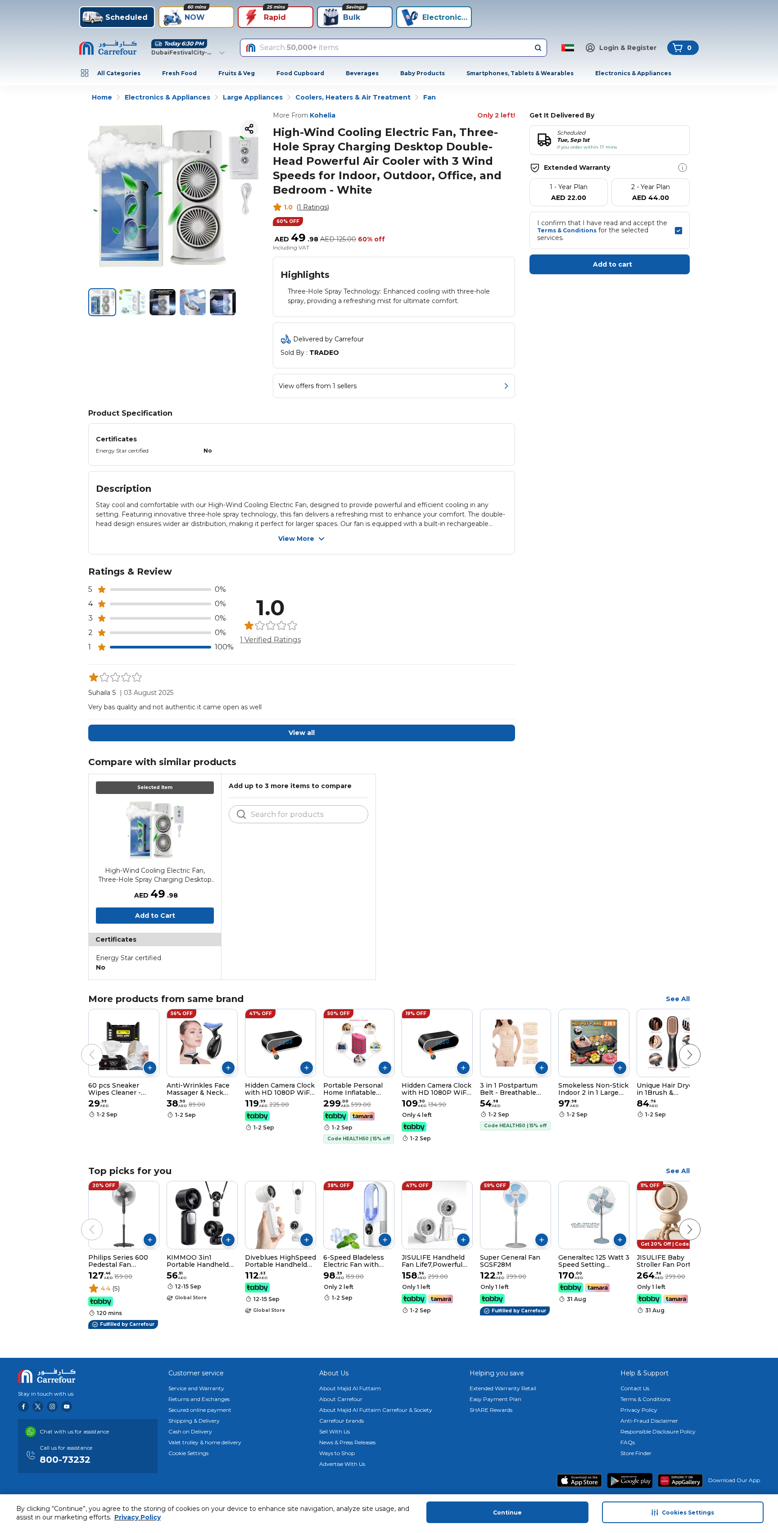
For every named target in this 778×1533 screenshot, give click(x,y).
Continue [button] (507, 1512)
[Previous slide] (83, 1046)
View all (302, 733)
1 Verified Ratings (270, 639)
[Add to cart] (150, 1068)
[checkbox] (678, 230)
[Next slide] (681, 1046)
